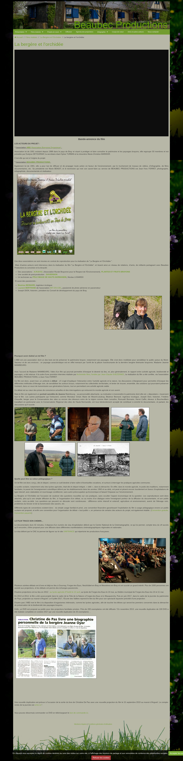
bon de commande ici (79, 713)
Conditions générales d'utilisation (100, 724)
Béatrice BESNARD (26, 285)
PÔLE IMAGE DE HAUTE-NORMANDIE (50, 277)
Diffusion (69, 32)
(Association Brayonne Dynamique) (44, 147)
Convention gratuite (159, 510)
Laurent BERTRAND (27, 288)
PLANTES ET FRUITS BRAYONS (115, 272)
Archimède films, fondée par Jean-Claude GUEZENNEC (100, 374)
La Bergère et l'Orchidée (50, 37)
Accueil (20, 37)
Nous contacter (153, 32)
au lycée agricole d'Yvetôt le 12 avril (65, 592)
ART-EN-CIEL (55, 288)
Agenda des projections (84, 32)
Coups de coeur (118, 32)
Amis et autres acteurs (136, 32)
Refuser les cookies (101, 758)
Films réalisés (31, 37)
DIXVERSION (51, 274)
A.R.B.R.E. (38, 272)
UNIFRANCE (69, 531)
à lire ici (38, 705)
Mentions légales (80, 724)
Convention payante (22, 513)
